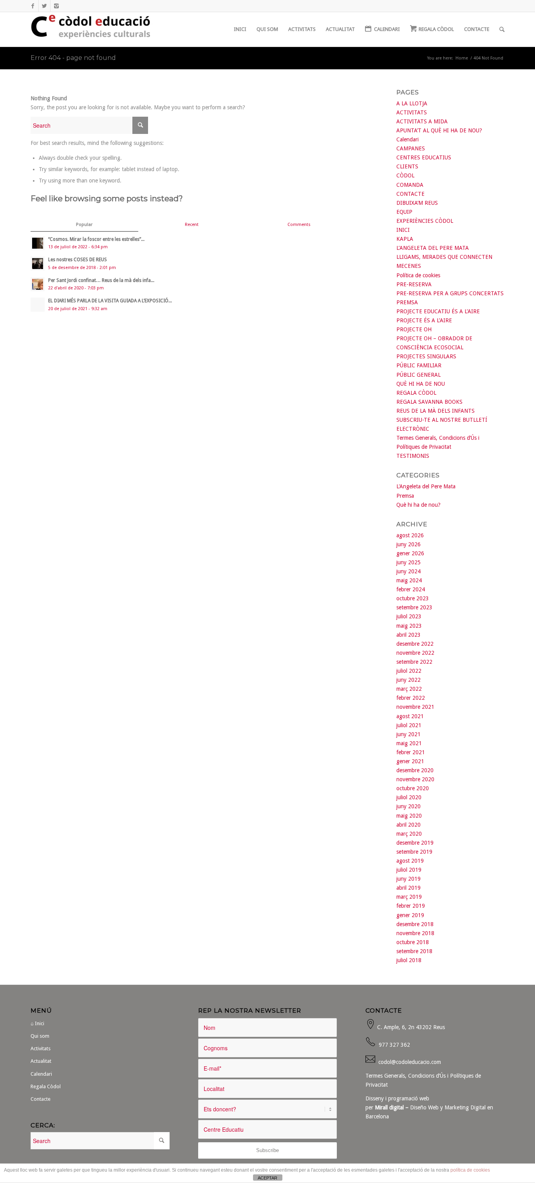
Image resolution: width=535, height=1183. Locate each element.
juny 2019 (408, 879)
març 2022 (409, 689)
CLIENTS (407, 166)
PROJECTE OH (414, 329)
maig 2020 (409, 816)
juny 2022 (408, 680)
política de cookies (470, 1170)
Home (461, 58)
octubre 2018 (412, 942)
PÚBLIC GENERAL (418, 375)
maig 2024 (409, 580)
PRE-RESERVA (414, 284)
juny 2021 (408, 734)
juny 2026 (408, 544)
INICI (403, 230)
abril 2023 (408, 635)
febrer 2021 (410, 752)
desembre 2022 (415, 644)
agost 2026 (410, 535)
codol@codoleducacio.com (409, 1062)
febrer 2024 (410, 589)
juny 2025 (408, 562)
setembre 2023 (414, 607)
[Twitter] (44, 6)
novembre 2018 (415, 933)
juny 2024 (408, 571)
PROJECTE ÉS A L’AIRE (424, 320)
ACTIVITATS (411, 112)
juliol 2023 (408, 616)
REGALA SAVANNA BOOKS (429, 402)
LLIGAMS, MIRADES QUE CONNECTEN (444, 257)
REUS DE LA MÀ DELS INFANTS (435, 411)
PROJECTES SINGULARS (426, 356)
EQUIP (404, 212)
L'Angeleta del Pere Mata (425, 486)
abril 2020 (408, 825)
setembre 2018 (414, 951)
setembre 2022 (414, 662)
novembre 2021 (415, 707)
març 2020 (409, 834)
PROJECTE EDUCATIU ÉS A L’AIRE (438, 311)
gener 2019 (410, 915)
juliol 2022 (408, 671)
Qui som (40, 1036)
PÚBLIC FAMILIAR (418, 365)
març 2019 (409, 897)
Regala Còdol (46, 1086)
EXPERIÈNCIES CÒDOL (424, 221)
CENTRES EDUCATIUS (423, 157)
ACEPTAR (267, 1178)
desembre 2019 (415, 843)
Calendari (407, 139)
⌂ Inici (37, 1023)
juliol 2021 (408, 725)
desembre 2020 (415, 770)
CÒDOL (405, 175)
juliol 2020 (408, 797)
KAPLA (404, 239)
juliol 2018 (408, 960)
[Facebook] (32, 6)
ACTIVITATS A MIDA (422, 121)
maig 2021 (409, 743)
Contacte (41, 1099)
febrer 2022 (410, 698)
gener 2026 (410, 553)
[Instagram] (56, 6)
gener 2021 (410, 761)
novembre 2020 (415, 779)
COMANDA (409, 185)
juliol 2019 (408, 870)
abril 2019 (408, 888)
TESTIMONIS (412, 456)
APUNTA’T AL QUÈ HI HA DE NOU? (439, 130)
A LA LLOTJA (411, 103)
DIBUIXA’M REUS (417, 203)
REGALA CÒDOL (416, 393)
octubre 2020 (412, 788)
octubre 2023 (412, 598)
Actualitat (41, 1061)
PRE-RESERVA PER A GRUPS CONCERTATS (450, 293)
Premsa (405, 496)
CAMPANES (410, 148)
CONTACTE (410, 194)
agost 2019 (410, 861)
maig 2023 (409, 626)
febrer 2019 (410, 906)
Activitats (41, 1048)
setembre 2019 (414, 852)
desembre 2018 (415, 924)
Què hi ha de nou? (418, 505)
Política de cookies (418, 275)
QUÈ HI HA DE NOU (420, 384)
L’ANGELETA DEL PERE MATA (432, 248)
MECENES (408, 266)
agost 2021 (410, 716)
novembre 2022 (415, 653)
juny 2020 (408, 806)
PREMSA (407, 302)
